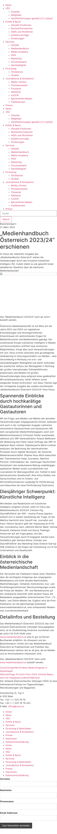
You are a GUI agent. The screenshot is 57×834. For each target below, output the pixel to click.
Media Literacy (19, 81)
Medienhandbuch (20, 48)
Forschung (11, 68)
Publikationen (18, 102)
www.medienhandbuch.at (13, 636)
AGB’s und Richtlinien (22, 31)
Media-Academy (19, 51)
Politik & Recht (13, 21)
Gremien (15, 11)
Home (9, 711)
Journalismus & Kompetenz (20, 78)
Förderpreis (17, 71)
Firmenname (7, 801)
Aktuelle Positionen (21, 25)
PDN (13, 55)
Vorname (5, 778)
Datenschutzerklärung (17, 741)
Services (10, 41)
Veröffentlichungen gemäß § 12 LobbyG (32, 18)
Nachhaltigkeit (18, 65)
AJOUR (15, 95)
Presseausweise (19, 85)
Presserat (16, 88)
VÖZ (8, 8)
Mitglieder (16, 15)
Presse (9, 105)
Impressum (11, 738)
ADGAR (15, 45)
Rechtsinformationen (22, 28)
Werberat (16, 91)
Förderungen (17, 38)
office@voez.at (16, 706)
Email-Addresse (9, 812)
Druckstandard (19, 61)
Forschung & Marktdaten (18, 728)
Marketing (16, 58)
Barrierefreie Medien (21, 98)
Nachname (6, 790)
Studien (15, 75)
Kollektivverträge (20, 35)
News (8, 5)
